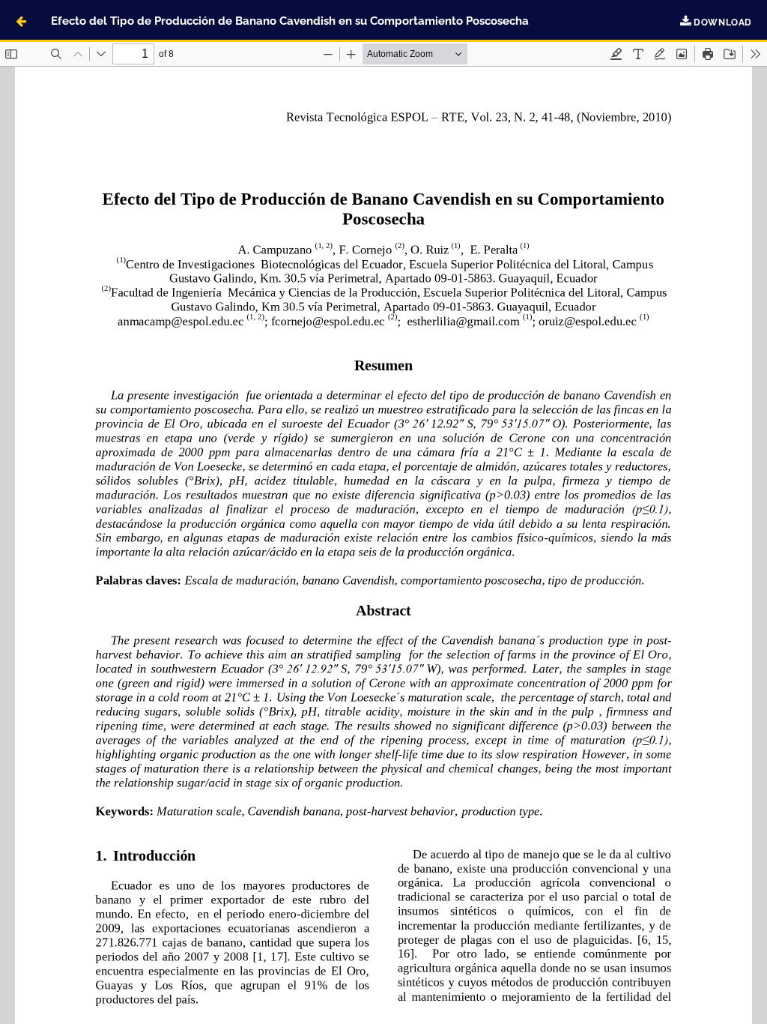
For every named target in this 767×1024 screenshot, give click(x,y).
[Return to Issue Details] (21, 21)
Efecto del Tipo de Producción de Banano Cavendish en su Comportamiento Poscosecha (290, 20)
